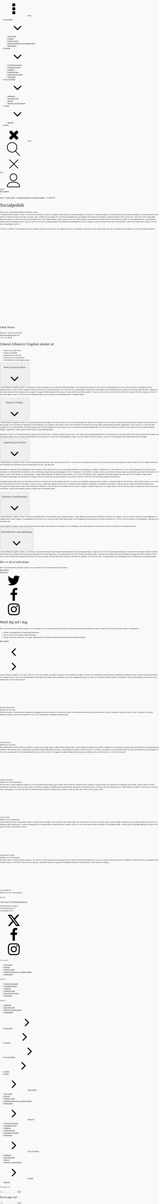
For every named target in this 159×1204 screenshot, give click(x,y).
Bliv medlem (4, 191)
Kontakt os (4, 572)
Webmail (10, 123)
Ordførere (10, 70)
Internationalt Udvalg (14, 75)
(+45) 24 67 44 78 (7, 902)
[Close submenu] (14, 1090)
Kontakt (6, 106)
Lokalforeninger (13, 72)
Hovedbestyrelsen (14, 67)
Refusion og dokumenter (16, 103)
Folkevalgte (11, 77)
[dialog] (79, 1104)
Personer (7, 48)
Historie (10, 101)
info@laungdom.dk (20, 902)
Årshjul (6, 125)
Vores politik (8, 19)
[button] (79, 571)
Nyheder (10, 39)
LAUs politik (11, 36)
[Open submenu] (27, 1028)
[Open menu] (0, 194)
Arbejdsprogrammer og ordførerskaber (21, 43)
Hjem (2, 198)
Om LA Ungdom (9, 79)
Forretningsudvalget (14, 65)
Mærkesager (12, 46)
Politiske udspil (12, 41)
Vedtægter (11, 96)
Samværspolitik (13, 99)
